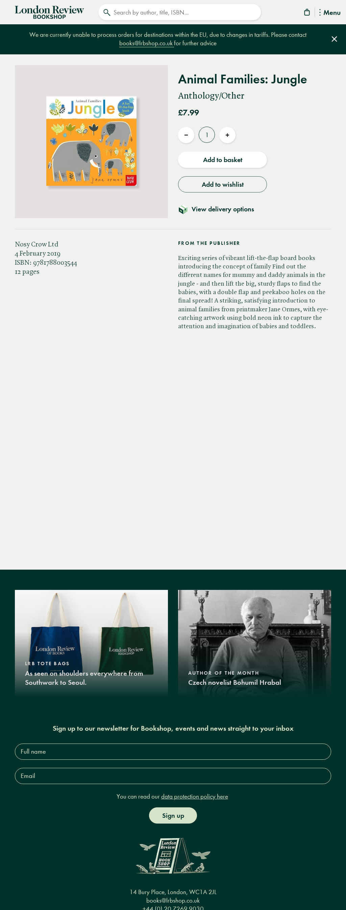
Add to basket (222, 160)
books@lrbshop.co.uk (146, 43)
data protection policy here (194, 796)
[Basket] (307, 13)
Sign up (173, 815)
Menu (332, 13)
